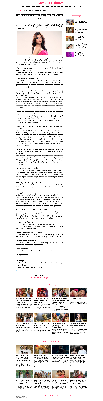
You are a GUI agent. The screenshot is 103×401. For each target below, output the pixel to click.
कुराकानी (20, 11)
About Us (85, 395)
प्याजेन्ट (47, 7)
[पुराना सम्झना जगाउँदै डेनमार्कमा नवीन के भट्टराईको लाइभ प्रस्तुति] (70, 54)
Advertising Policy (76, 395)
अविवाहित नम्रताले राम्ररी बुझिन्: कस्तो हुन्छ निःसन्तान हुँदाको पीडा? (78, 325)
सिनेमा (33, 7)
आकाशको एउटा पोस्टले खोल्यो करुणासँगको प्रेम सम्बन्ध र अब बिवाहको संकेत (81, 21)
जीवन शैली (53, 7)
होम (23, 7)
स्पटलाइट (28, 7)
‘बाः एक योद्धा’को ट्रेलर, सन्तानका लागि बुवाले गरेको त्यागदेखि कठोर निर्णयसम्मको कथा (81, 30)
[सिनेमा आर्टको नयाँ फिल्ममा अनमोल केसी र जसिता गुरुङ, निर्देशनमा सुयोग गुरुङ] (70, 46)
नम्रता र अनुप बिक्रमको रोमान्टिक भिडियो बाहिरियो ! (24, 324)
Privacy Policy (70, 395)
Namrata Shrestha (20, 271)
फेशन (43, 7)
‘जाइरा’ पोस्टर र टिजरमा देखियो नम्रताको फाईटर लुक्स (42, 324)
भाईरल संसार (60, 7)
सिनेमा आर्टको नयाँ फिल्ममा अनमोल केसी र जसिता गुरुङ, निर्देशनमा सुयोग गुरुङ (81, 46)
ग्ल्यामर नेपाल (43, 22)
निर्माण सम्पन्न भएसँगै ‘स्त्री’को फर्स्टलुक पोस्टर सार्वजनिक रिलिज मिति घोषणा (41, 300)
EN (77, 7)
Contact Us (82, 395)
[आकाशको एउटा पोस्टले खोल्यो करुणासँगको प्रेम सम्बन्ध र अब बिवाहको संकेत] (70, 22)
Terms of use (65, 395)
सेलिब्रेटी (38, 7)
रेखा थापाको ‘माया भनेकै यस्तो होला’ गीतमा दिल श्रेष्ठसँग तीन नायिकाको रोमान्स (24, 300)
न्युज (70, 7)
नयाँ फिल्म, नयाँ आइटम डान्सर (78, 298)
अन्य (74, 7)
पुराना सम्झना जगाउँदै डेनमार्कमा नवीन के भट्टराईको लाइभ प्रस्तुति (80, 54)
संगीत (66, 7)
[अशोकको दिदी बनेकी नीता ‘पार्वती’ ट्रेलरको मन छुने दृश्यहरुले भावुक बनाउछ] (70, 38)
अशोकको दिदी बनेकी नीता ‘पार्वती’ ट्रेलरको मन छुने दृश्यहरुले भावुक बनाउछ (80, 38)
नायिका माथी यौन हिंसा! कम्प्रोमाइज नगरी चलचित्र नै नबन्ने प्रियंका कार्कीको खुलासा (60, 325)
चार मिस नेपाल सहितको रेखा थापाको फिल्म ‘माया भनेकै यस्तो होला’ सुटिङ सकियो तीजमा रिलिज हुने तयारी (60, 301)
